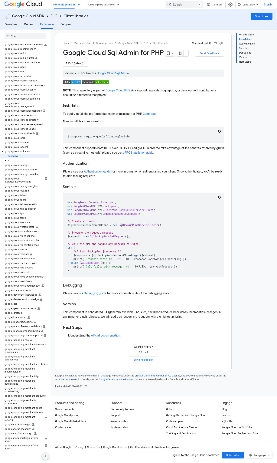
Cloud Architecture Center (181, 427)
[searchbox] (25, 36)
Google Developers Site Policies (116, 379)
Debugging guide (95, 293)
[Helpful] (215, 43)
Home (66, 43)
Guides (28, 24)
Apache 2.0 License (66, 379)
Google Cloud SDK (28, 16)
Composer (149, 114)
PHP (53, 16)
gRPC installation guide (138, 152)
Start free (261, 16)
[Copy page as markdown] (180, 53)
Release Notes (119, 421)
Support (115, 415)
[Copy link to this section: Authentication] (92, 164)
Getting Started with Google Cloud (186, 415)
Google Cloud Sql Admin (113, 73)
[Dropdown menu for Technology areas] (80, 4)
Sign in (268, 4)
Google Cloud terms (115, 447)
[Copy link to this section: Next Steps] (86, 328)
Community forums (122, 409)
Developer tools (104, 43)
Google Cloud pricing (67, 415)
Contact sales (63, 427)
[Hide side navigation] (45, 456)
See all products (64, 409)
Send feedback (209, 53)
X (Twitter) (228, 421)
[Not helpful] (221, 43)
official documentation (105, 335)
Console (217, 4)
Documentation (82, 43)
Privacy (79, 447)
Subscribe (232, 455)
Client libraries (76, 16)
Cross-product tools (101, 4)
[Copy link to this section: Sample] (79, 187)
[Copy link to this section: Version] (79, 304)
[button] (24, 151)
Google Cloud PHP (118, 90)
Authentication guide (97, 171)
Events (226, 415)
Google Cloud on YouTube (237, 427)
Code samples (174, 421)
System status (119, 427)
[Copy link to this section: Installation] (85, 106)
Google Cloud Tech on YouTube (240, 433)
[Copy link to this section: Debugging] (86, 285)
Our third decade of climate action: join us (154, 447)
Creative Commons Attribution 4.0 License (157, 375)
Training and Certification (181, 433)
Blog (224, 409)
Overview (11, 24)
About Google (63, 447)
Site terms (93, 447)
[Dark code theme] (219, 131)
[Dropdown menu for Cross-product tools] (119, 4)
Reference (47, 24)
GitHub (170, 409)
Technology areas (64, 4)
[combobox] (184, 4)
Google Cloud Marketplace (70, 421)
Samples (66, 24)
